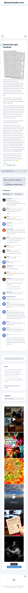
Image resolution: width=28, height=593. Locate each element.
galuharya (8, 278)
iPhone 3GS (9, 198)
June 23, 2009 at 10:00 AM (16, 208)
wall (14, 165)
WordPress (13, 587)
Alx (21, 587)
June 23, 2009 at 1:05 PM (19, 229)
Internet (21, 171)
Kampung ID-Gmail (17, 151)
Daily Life (16, 171)
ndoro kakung (9, 229)
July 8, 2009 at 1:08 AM (14, 310)
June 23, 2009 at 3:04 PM (16, 237)
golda (7, 236)
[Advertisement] (14, 20)
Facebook (7, 122)
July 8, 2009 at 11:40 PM (16, 321)
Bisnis (7, 321)
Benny (11, 171)
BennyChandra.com (14, 2)
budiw (7, 208)
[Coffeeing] (14, 419)
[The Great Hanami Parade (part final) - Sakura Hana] (14, 445)
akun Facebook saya (15, 85)
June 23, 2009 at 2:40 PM (16, 216)
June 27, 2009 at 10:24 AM (18, 278)
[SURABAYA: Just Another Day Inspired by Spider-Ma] (14, 497)
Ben (8, 216)
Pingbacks (19, 194)
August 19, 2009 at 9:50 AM (16, 334)
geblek (8, 250)
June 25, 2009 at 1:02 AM (15, 261)
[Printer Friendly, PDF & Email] (5, 163)
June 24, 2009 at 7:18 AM (16, 250)
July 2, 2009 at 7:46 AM (15, 302)
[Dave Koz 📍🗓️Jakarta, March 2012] (14, 549)
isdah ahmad (9, 265)
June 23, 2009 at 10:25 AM (18, 222)
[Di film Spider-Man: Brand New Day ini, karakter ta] (14, 523)
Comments (8, 194)
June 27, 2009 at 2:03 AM (19, 265)
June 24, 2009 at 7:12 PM (16, 256)
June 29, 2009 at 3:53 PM (13, 298)
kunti (7, 261)
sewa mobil (9, 222)
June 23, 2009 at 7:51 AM (18, 198)
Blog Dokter (9, 292)
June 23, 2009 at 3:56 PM (16, 245)
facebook (9, 165)
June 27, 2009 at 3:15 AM (16, 272)
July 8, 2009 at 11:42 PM (16, 327)
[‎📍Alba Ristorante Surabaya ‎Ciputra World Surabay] (14, 471)
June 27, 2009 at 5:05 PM (18, 292)
